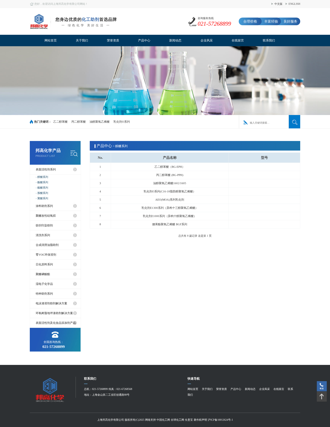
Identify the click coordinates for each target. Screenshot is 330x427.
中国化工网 (163, 419)
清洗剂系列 (43, 235)
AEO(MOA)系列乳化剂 (169, 199)
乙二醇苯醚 (60, 121)
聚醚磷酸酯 (43, 274)
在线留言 (238, 40)
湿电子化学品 (44, 283)
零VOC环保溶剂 (46, 254)
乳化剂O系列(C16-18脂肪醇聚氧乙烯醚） (170, 191)
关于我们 (82, 40)
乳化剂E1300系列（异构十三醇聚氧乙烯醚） (170, 207)
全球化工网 (177, 419)
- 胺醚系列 (42, 193)
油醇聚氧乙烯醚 (100, 121)
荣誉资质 (113, 40)
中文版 (278, 3)
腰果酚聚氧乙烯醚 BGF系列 (169, 224)
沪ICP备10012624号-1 (220, 419)
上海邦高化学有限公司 (110, 419)
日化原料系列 (44, 264)
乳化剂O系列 (121, 121)
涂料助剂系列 (44, 205)
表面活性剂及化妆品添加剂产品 (56, 322)
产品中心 (144, 40)
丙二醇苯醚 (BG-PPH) (169, 175)
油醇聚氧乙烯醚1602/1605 (169, 183)
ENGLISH (294, 3)
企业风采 (207, 40)
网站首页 (50, 40)
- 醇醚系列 (42, 177)
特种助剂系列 (44, 293)
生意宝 (189, 419)
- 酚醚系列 (42, 182)
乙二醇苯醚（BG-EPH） (169, 166)
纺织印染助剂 (44, 225)
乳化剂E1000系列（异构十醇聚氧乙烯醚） (170, 216)
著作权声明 (201, 419)
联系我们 (269, 40)
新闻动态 (175, 40)
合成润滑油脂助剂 (47, 244)
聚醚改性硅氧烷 (46, 215)
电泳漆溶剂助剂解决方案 (51, 303)
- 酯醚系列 (42, 187)
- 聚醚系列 (42, 198)
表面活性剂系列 (46, 169)
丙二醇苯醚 (78, 121)
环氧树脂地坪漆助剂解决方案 (54, 313)
